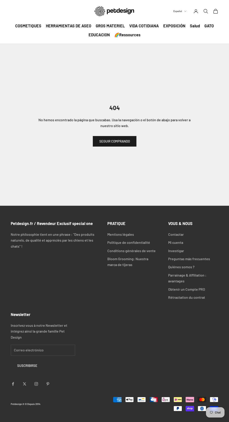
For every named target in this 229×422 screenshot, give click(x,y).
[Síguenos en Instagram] (36, 384)
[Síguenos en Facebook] (13, 384)
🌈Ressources (127, 34)
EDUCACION (99, 34)
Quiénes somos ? (181, 267)
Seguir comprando (114, 141)
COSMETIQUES (28, 25)
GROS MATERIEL (110, 25)
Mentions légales (120, 234)
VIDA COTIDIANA (144, 25)
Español (177, 11)
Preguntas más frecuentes (189, 259)
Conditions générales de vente (131, 251)
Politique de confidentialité (128, 242)
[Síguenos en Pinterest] (48, 384)
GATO (209, 25)
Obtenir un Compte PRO (186, 289)
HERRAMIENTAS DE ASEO (68, 25)
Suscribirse (27, 366)
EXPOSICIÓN (174, 25)
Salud (195, 25)
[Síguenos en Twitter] (24, 384)
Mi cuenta (175, 242)
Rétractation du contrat (186, 297)
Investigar (176, 251)
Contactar (176, 234)
